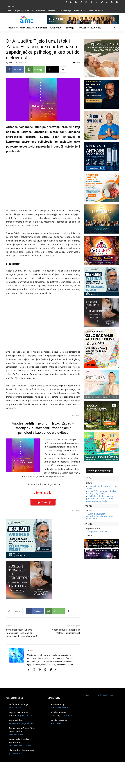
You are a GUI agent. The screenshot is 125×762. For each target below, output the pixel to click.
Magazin (83, 28)
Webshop (51, 10)
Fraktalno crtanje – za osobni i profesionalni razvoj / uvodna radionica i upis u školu (100, 498)
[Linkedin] (76, 2)
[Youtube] (116, 2)
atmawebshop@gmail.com (21, 723)
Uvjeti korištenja (64, 10)
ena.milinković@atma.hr (20, 745)
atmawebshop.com (59, 707)
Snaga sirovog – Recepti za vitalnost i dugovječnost (66, 631)
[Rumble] (86, 2)
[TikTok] (91, 2)
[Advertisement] (43, 180)
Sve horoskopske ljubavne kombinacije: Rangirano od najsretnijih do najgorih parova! (21, 633)
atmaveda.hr (56, 723)
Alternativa (55, 28)
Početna (11, 28)
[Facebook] (66, 2)
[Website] (106, 2)
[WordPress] (111, 2)
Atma (11, 62)
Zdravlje (70, 28)
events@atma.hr (16, 734)
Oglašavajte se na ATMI (24, 10)
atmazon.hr (67, 715)
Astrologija (26, 28)
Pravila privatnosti (96, 10)
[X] (96, 2)
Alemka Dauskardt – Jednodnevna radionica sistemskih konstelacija (101, 516)
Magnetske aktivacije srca (99, 531)
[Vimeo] (101, 2)
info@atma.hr (15, 707)
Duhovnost (41, 28)
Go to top (76, 415)
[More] (63, 69)
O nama (9, 10)
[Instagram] (71, 2)
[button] (115, 27)
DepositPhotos (106, 695)
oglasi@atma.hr (25, 715)
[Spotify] (46, 670)
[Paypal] (81, 2)
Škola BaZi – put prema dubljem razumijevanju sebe (101, 492)
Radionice (96, 28)
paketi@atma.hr (16, 753)
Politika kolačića (80, 10)
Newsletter (40, 10)
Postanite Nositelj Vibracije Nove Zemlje (102, 487)
